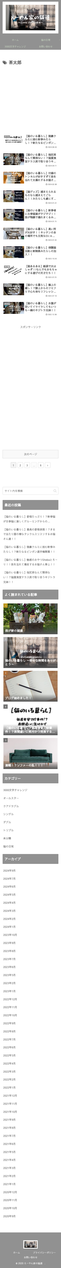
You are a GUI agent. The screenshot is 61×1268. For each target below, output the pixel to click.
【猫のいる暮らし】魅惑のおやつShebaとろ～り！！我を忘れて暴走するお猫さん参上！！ (30, 562)
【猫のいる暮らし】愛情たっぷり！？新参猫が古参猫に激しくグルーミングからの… (29, 519)
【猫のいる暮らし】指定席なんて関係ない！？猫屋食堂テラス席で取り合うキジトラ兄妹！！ (29, 577)
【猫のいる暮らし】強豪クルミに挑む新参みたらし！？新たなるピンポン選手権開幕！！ (29, 549)
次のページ (30, 454)
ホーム (16, 1252)
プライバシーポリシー (44, 1252)
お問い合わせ (30, 1257)
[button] (55, 491)
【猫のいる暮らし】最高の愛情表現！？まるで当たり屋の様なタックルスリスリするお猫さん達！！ (29, 534)
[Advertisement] (30, 99)
